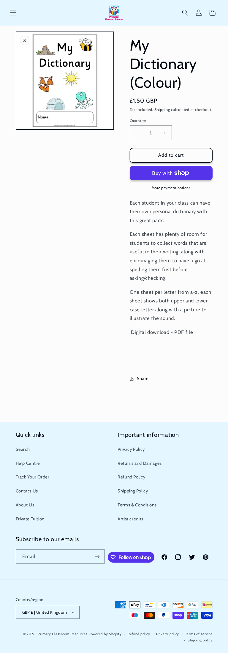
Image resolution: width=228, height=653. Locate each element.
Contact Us (27, 491)
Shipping (162, 109)
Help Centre (28, 463)
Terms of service (199, 634)
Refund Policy (131, 477)
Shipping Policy (133, 491)
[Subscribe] (97, 556)
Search (23, 449)
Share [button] (143, 378)
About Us (25, 505)
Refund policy (139, 634)
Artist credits (130, 519)
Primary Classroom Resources (62, 634)
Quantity (138, 120)
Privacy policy (167, 634)
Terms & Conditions (137, 505)
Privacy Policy (131, 449)
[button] (13, 13)
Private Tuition (30, 519)
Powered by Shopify (104, 634)
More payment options (171, 188)
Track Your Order (33, 477)
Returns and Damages (140, 463)
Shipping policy (200, 640)
